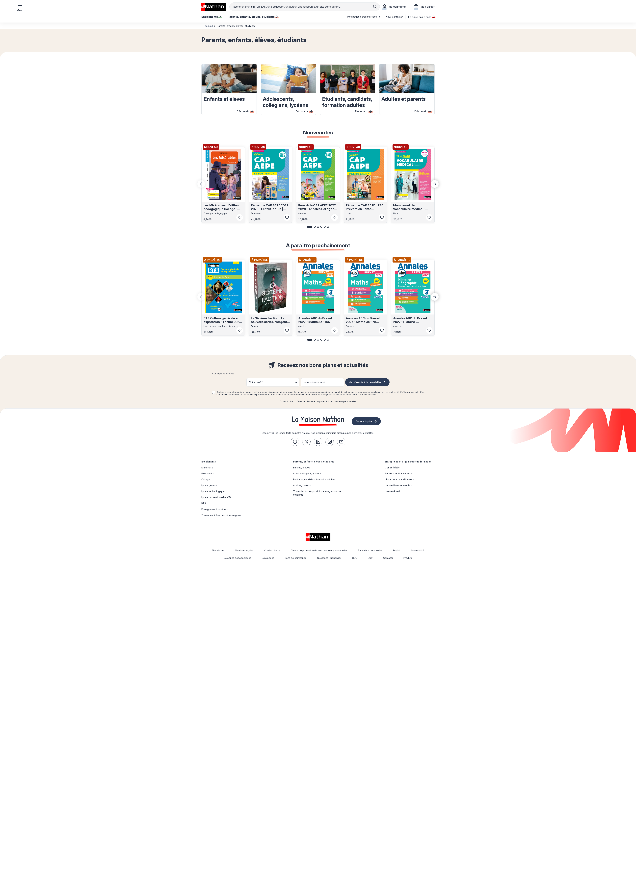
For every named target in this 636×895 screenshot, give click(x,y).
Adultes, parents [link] (302, 485)
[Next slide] (435, 184)
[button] (309, 227)
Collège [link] (205, 479)
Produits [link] (407, 557)
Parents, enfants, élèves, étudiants (313, 461)
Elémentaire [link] (207, 473)
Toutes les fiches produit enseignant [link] (221, 515)
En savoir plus (286, 401)
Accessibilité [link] (417, 550)
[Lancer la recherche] (375, 6)
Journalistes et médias (398, 485)
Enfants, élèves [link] (301, 467)
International (392, 491)
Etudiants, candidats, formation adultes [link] (314, 479)
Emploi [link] (396, 550)
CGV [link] (370, 557)
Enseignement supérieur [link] (214, 509)
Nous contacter (394, 16)
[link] (295, 442)
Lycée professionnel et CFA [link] (216, 497)
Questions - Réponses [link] (329, 557)
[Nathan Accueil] (213, 7)
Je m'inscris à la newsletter (365, 382)
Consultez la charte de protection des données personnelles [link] (326, 401)
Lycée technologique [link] (213, 491)
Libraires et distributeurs (399, 479)
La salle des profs (419, 16)
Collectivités (392, 467)
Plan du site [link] (218, 550)
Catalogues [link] (268, 557)
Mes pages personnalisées (362, 16)
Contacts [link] (388, 557)
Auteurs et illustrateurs (398, 473)
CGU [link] (354, 557)
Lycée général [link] (209, 485)
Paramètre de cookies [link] (370, 550)
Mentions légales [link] (244, 550)
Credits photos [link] (272, 550)
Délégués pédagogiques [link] (237, 557)
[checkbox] (213, 392)
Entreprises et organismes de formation (408, 461)
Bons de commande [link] (296, 557)
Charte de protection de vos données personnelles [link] (319, 550)
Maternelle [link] (207, 467)
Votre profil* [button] (256, 382)
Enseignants (208, 461)
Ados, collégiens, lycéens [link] (307, 473)
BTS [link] (203, 503)
